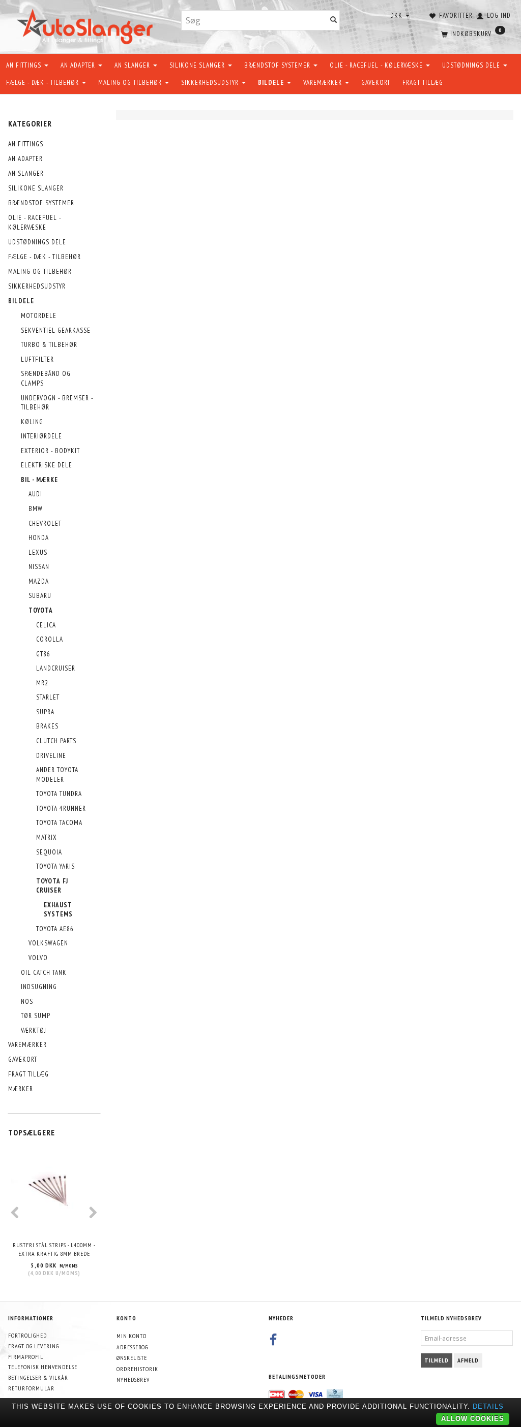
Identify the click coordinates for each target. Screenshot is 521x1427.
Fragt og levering (33, 1346)
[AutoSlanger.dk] (87, 25)
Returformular (31, 1388)
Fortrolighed (27, 1335)
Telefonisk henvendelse (42, 1367)
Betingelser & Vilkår (38, 1377)
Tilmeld (436, 1360)
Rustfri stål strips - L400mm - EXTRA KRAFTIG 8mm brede (54, 1249)
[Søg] (333, 20)
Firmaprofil (25, 1356)
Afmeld (468, 1360)
